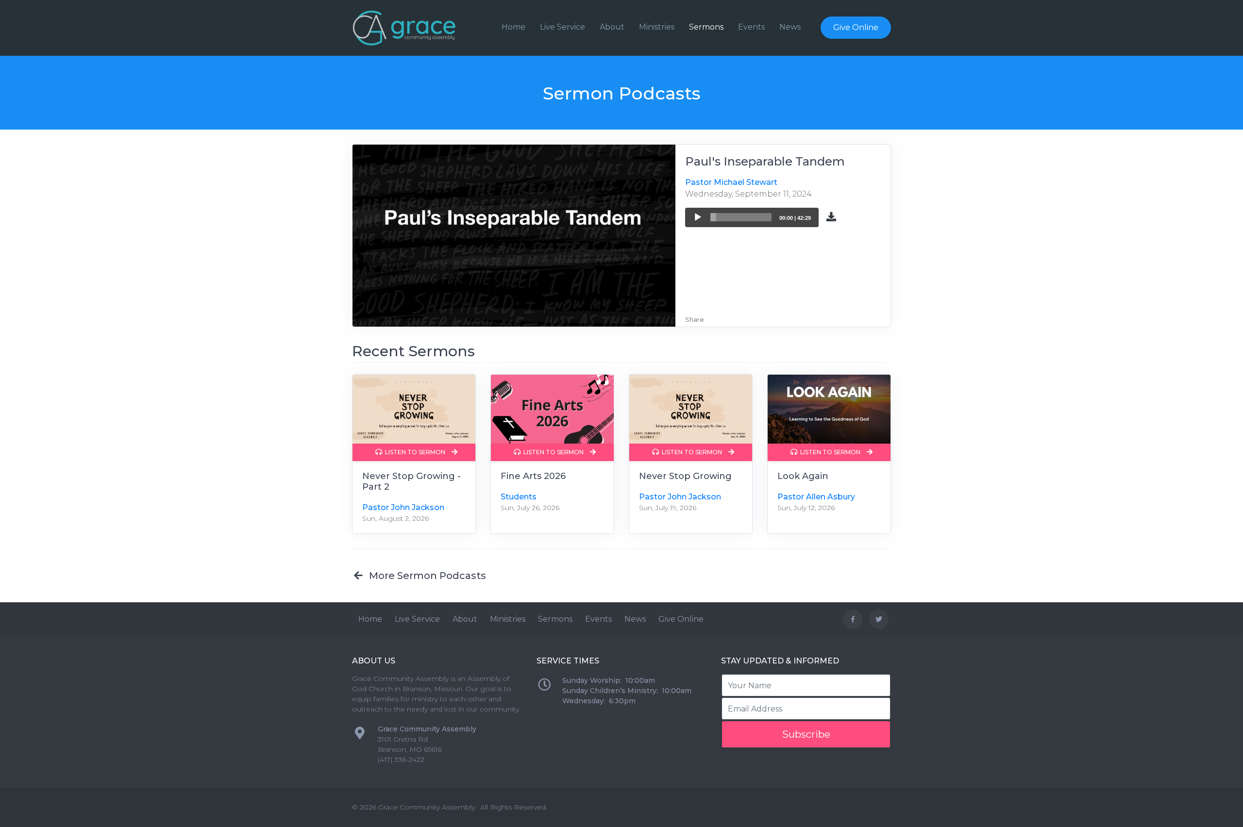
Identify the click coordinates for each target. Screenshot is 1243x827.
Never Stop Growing (685, 476)
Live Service (562, 27)
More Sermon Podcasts (425, 575)
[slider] (741, 217)
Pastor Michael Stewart (731, 182)
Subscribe (806, 734)
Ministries (656, 27)
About (612, 27)
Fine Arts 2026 (533, 476)
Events (751, 27)
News (790, 27)
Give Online (855, 27)
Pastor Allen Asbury (816, 496)
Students (519, 496)
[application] (752, 217)
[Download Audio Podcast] (831, 216)
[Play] (698, 217)
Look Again (802, 476)
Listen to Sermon (414, 452)
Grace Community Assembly (426, 807)
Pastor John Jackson (403, 507)
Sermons (706, 27)
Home (513, 27)
